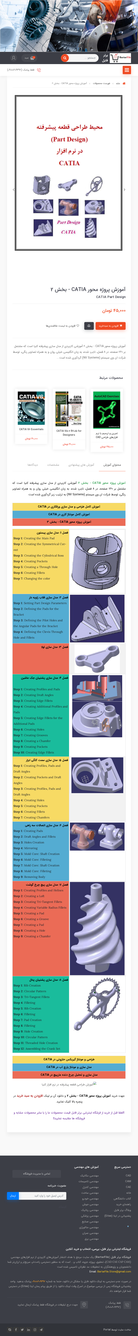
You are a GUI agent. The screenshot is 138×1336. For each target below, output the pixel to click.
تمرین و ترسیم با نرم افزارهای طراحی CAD (107, 435)
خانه (128, 1193)
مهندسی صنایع (90, 1221)
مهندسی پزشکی (90, 1216)
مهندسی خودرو (90, 1199)
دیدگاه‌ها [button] (32, 465)
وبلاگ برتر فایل (122, 1210)
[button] (29, 58)
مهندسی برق (92, 1239)
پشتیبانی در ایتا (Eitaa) (117, 1216)
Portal (107, 1330)
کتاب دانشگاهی (122, 1199)
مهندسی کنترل (90, 1187)
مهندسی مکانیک (89, 1176)
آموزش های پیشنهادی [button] (81, 465)
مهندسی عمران (90, 1233)
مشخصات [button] (53, 465)
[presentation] (124, 189)
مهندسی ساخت (90, 1193)
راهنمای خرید (123, 1204)
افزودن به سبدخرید (109, 326)
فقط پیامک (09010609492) (21, 70)
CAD (128, 1176)
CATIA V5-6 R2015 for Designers (69, 433)
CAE (128, 1187)
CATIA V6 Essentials (31, 429)
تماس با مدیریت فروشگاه (36, 1174)
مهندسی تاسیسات (89, 1181)
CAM (128, 1181)
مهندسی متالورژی (89, 1227)
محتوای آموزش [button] (112, 465)
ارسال (13, 1196)
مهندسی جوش (90, 1204)
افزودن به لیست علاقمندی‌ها (61, 326)
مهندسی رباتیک (90, 1210)
